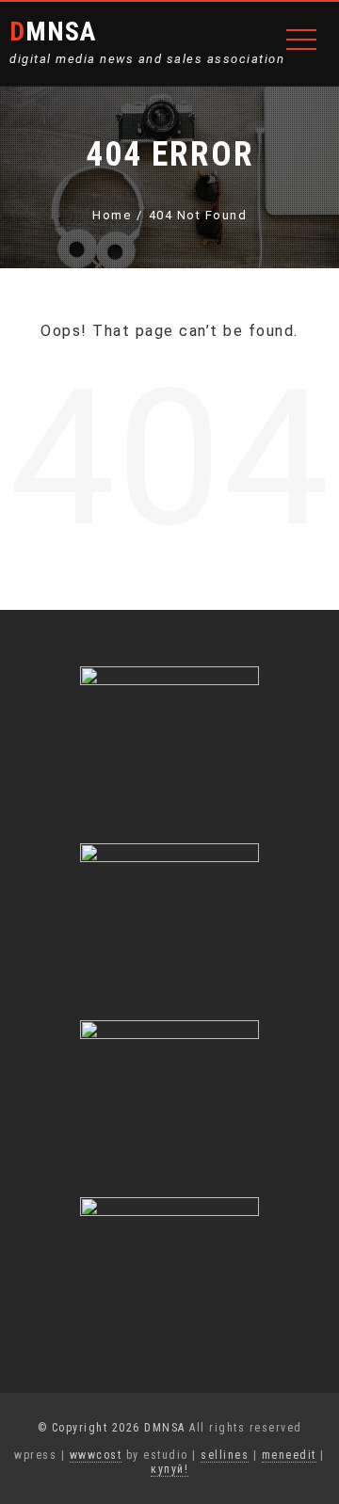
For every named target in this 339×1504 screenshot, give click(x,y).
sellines (225, 1455)
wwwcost (96, 1455)
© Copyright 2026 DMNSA (112, 1427)
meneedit (289, 1455)
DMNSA (52, 31)
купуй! (169, 1469)
